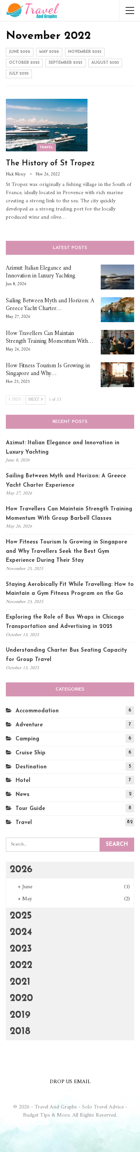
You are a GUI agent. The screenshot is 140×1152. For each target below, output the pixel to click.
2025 (21, 916)
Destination (31, 767)
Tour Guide (30, 809)
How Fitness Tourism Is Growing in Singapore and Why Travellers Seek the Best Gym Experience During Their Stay (66, 551)
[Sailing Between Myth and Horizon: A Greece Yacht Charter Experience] (117, 309)
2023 (21, 949)
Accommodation (37, 711)
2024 (21, 932)
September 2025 (65, 63)
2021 (20, 982)
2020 (21, 998)
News (23, 795)
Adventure (29, 725)
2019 (20, 1015)
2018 (20, 1031)
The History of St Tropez (50, 163)
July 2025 (19, 74)
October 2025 (24, 63)
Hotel (23, 781)
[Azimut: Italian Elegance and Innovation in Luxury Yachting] (117, 277)
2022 (21, 965)
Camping (27, 739)
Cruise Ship (31, 753)
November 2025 (85, 52)
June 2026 (19, 52)
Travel (46, 147)
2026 (21, 870)
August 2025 (105, 63)
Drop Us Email (70, 1082)
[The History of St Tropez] (47, 125)
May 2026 (49, 52)
